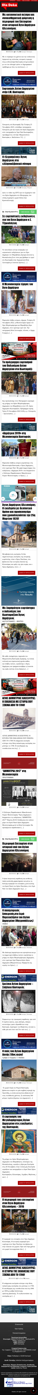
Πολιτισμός (29, 51)
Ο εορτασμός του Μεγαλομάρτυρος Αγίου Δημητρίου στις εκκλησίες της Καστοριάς (17, 1122)
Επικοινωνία (19, 1324)
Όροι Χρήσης (19, 1328)
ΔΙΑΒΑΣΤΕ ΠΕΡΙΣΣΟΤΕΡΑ (26, 73)
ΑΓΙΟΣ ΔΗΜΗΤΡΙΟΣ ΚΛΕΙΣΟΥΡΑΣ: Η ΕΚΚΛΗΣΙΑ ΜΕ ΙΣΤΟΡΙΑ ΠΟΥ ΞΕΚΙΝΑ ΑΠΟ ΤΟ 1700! (19, 701)
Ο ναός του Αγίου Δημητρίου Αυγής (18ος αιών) (18, 1052)
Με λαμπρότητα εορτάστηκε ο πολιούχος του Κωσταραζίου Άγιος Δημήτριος (18, 613)
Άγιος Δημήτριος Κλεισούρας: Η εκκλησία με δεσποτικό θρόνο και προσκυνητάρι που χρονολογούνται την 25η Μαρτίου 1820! (19, 511)
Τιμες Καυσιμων (26, 0)
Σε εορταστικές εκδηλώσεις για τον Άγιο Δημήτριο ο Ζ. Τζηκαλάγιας (18, 219)
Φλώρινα (29, 187)
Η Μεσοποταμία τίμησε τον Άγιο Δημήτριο (17, 285)
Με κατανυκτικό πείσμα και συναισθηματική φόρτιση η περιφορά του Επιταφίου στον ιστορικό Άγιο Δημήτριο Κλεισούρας (18, 21)
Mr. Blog (17, 51)
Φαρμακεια (12, 0)
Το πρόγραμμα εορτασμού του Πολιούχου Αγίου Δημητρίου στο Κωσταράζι (17, 365)
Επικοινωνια (34, 0)
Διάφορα (27, 1278)
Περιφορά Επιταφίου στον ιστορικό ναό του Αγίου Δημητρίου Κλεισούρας (17, 847)
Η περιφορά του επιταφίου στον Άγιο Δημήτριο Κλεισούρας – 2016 (18, 1203)
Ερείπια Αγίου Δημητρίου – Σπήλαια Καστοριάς (17, 985)
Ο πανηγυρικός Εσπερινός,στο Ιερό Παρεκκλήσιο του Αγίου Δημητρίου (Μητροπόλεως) (17, 915)
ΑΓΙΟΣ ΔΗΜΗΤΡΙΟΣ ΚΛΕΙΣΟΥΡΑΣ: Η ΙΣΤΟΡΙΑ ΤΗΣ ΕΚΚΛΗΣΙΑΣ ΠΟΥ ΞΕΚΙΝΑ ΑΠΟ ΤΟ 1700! (19, 1271)
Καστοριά (23, 51)
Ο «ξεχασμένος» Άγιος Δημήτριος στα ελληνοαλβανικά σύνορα (16, 160)
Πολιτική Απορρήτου (19, 1333)
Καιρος (18, 0)
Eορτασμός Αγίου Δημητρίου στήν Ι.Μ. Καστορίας (18, 90)
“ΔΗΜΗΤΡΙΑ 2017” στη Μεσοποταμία (14, 772)
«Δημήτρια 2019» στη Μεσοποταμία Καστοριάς (16, 434)
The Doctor (20, 1278)
